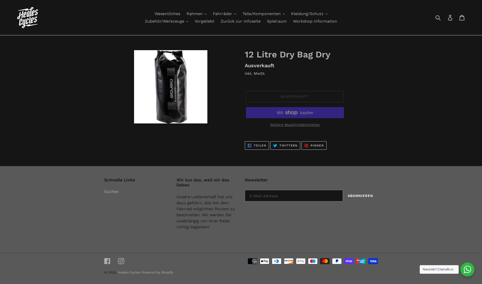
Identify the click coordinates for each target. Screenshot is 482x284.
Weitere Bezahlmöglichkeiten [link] (295, 125)
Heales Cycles (129, 272)
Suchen (111, 191)
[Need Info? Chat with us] (467, 269)
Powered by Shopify (157, 272)
